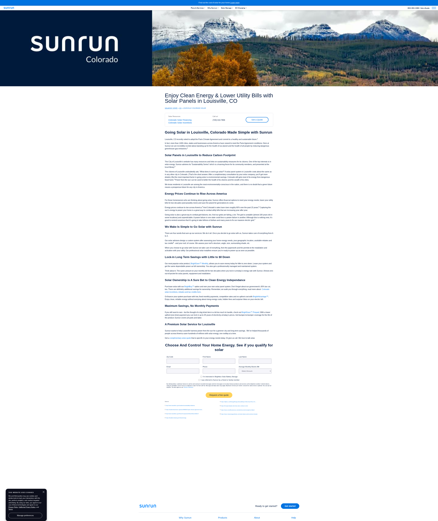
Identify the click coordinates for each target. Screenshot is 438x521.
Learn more (235, 3)
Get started (290, 506)
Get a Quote (424, 8)
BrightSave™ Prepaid (250, 312)
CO (180, 108)
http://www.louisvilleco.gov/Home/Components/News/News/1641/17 (182, 413)
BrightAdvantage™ (260, 297)
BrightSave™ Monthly (199, 263)
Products (222, 517)
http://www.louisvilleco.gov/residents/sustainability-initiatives (180, 405)
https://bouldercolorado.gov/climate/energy (176, 417)
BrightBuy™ (189, 287)
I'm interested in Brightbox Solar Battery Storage (220, 377)
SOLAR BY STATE (171, 108)
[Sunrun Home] (148, 508)
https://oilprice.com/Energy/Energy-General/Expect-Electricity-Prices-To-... (238, 401)
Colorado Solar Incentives (180, 123)
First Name (207, 357)
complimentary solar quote (180, 338)
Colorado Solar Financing (180, 120)
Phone (205, 367)
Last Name (243, 357)
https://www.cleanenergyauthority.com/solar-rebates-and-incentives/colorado (239, 414)
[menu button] (434, 8)
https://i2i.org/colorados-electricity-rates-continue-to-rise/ (234, 405)
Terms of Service (188, 387)
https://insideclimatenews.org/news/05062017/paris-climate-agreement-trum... (184, 409)
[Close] (436, 512)
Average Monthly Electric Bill (249, 367)
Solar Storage (226, 8)
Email (169, 367)
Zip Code (170, 357)
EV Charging (240, 8)
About (257, 517)
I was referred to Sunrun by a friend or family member (220, 380)
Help (293, 517)
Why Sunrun (212, 8)
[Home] (9, 8)
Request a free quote (219, 395)
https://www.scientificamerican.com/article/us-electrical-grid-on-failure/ (238, 410)
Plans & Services (197, 8)
